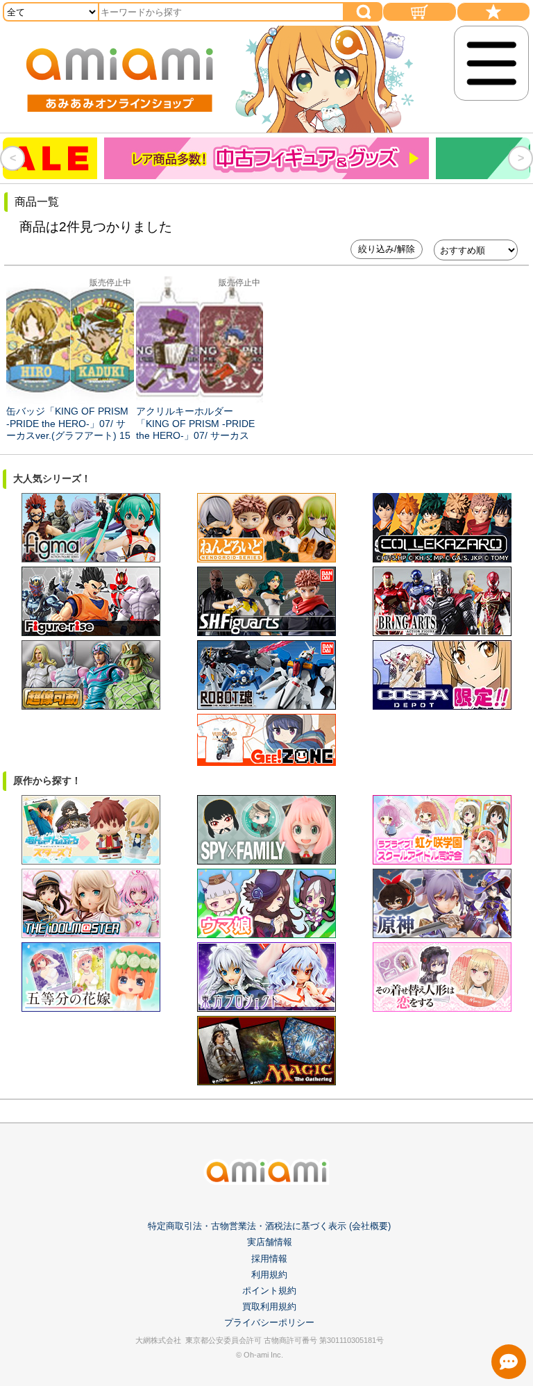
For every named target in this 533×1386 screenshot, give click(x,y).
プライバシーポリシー (269, 1322)
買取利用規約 (269, 1306)
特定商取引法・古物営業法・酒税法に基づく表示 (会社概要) (269, 1226)
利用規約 (269, 1274)
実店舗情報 (269, 1242)
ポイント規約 (269, 1290)
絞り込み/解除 (386, 249)
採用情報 (269, 1258)
